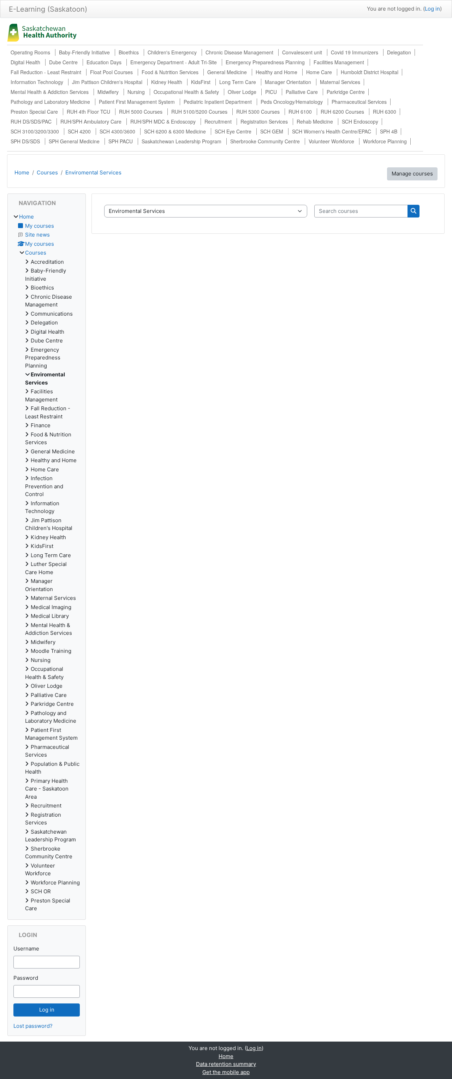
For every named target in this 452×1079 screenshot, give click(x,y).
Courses (47, 172)
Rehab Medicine (315, 121)
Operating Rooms (30, 52)
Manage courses (412, 173)
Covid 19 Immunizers (354, 52)
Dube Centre (63, 62)
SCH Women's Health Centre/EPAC (331, 131)
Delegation (399, 52)
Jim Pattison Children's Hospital (107, 81)
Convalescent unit (302, 52)
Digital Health (25, 62)
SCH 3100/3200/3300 (35, 131)
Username (26, 948)
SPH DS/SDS (25, 141)
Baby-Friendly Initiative (84, 52)
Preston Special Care (34, 111)
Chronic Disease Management (239, 52)
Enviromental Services (93, 172)
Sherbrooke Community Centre (265, 141)
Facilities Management (339, 62)
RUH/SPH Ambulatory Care (90, 121)
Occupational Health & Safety (186, 91)
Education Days (104, 62)
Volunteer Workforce (331, 141)
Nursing (136, 91)
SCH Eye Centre (233, 131)
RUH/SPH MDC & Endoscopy (163, 121)
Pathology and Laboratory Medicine (50, 101)
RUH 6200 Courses (342, 111)
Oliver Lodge (242, 91)
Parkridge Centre (346, 91)
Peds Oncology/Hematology (292, 101)
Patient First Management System (137, 101)
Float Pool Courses (111, 72)
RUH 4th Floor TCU (88, 111)
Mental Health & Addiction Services (50, 91)
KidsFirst (200, 81)
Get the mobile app (226, 1072)
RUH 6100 (300, 111)
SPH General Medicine (74, 141)
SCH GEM (271, 131)
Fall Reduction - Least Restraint (46, 72)
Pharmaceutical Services (359, 101)
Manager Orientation (288, 81)
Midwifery (108, 91)
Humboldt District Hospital (369, 72)
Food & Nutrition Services (170, 72)
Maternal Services (340, 81)
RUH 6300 (384, 111)
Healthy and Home (276, 72)
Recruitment (218, 121)
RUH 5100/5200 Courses (199, 111)
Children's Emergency (172, 52)
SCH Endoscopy (360, 121)
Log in (432, 8)
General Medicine (227, 72)
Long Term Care (237, 81)
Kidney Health (166, 81)
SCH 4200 (79, 131)
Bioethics (129, 52)
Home (21, 172)
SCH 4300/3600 (117, 131)
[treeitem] (46, 563)
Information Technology (37, 81)
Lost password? (33, 1026)
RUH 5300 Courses (258, 111)
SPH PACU (120, 141)
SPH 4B (388, 131)
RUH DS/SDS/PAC (31, 121)
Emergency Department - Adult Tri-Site (173, 62)
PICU (271, 91)
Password (25, 977)
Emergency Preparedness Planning (265, 62)
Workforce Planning (385, 141)
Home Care (319, 72)
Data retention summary (226, 1064)
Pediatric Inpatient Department (218, 101)
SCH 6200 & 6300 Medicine (175, 131)
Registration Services (264, 121)
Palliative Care (302, 91)
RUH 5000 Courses (140, 111)
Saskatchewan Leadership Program (181, 141)
